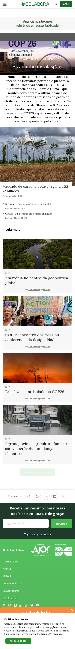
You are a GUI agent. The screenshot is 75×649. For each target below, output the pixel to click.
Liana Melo (11, 196)
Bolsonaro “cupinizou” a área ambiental (28, 204)
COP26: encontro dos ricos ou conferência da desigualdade (32, 337)
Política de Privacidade (50, 634)
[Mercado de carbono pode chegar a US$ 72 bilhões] (37, 156)
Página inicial (30, 58)
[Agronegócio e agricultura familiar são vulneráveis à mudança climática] (37, 420)
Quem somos (10, 561)
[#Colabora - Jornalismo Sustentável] (35, 4)
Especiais (48, 58)
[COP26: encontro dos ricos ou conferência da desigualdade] (37, 311)
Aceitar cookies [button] (18, 641)
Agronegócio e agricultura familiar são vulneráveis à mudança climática (36, 448)
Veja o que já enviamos (37, 534)
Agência (7, 568)
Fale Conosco (10, 598)
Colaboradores (11, 590)
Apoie (66, 4)
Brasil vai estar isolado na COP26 (34, 391)
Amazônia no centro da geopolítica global (36, 280)
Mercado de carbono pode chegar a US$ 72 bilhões (35, 188)
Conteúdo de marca (14, 583)
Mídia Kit (7, 576)
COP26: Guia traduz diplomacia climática (28, 213)
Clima (7, 273)
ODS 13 (21, 196)
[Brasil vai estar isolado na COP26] (37, 368)
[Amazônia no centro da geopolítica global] (37, 254)
